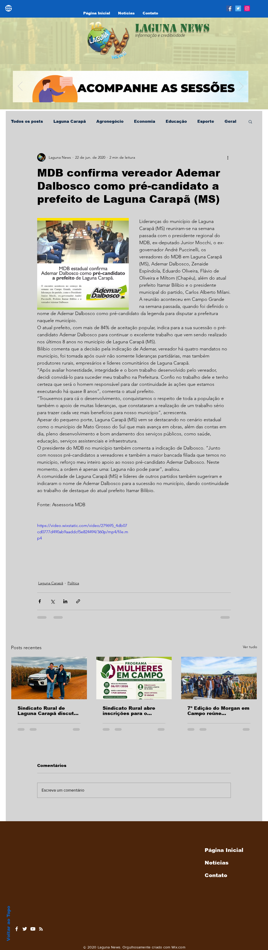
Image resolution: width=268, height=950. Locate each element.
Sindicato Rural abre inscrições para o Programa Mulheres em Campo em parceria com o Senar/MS (134, 711)
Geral (230, 121)
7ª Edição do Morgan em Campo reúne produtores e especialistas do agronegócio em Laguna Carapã (218, 711)
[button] (250, 121)
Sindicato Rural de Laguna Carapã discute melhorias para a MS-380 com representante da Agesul (47, 711)
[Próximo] (241, 87)
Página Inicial (224, 850)
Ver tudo (250, 646)
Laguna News (172, 27)
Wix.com (178, 947)
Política (73, 583)
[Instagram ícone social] (247, 8)
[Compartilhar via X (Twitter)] (52, 601)
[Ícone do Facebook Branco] (17, 929)
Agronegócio (110, 121)
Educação (176, 121)
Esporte (205, 121)
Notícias (216, 863)
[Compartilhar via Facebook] (39, 601)
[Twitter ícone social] (238, 8)
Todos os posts (27, 121)
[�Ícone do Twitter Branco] (25, 929)
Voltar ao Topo (8, 923)
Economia (144, 121)
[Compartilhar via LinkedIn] (65, 601)
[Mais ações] (228, 157)
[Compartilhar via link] (78, 601)
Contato (216, 875)
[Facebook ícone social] (229, 8)
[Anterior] (20, 87)
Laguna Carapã (69, 121)
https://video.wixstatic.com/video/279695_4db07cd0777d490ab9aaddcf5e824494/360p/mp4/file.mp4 (82, 532)
